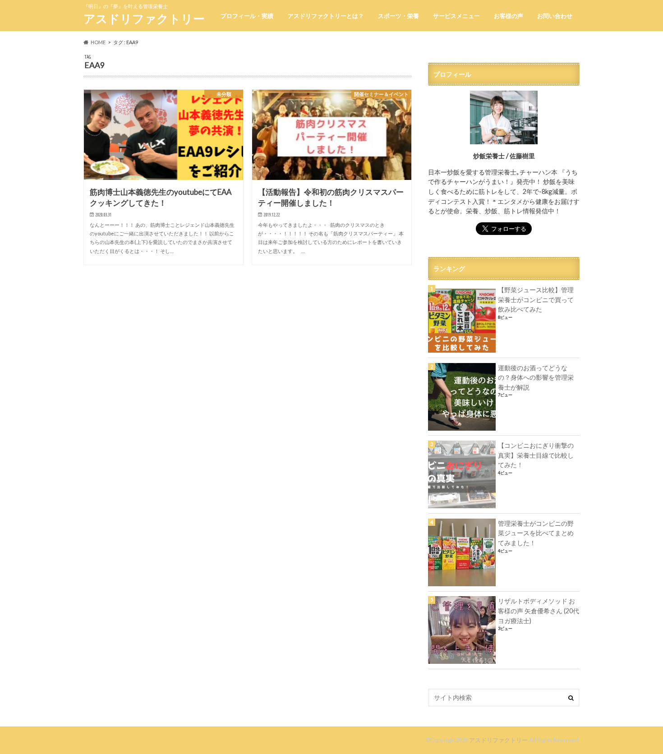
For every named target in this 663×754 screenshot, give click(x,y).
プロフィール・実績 (247, 15)
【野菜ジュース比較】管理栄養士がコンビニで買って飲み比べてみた (536, 299)
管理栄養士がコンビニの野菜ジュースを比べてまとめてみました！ (536, 533)
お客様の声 (508, 15)
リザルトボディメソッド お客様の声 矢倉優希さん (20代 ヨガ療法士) (538, 610)
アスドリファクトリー (144, 18)
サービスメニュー (456, 15)
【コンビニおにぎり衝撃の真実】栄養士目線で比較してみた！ (536, 455)
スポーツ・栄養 (398, 15)
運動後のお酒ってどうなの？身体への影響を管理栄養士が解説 (536, 377)
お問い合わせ (554, 15)
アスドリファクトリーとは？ (326, 15)
